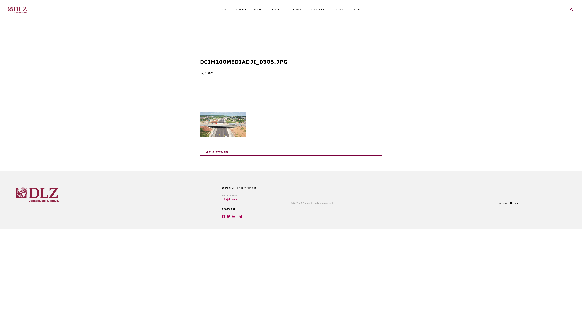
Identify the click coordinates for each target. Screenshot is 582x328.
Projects (277, 9)
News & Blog (318, 9)
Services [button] (241, 9)
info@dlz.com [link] (229, 199)
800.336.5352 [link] (229, 195)
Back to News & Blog (217, 151)
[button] (571, 9)
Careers (338, 9)
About (225, 9)
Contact (356, 9)
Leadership (296, 9)
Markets (259, 9)
